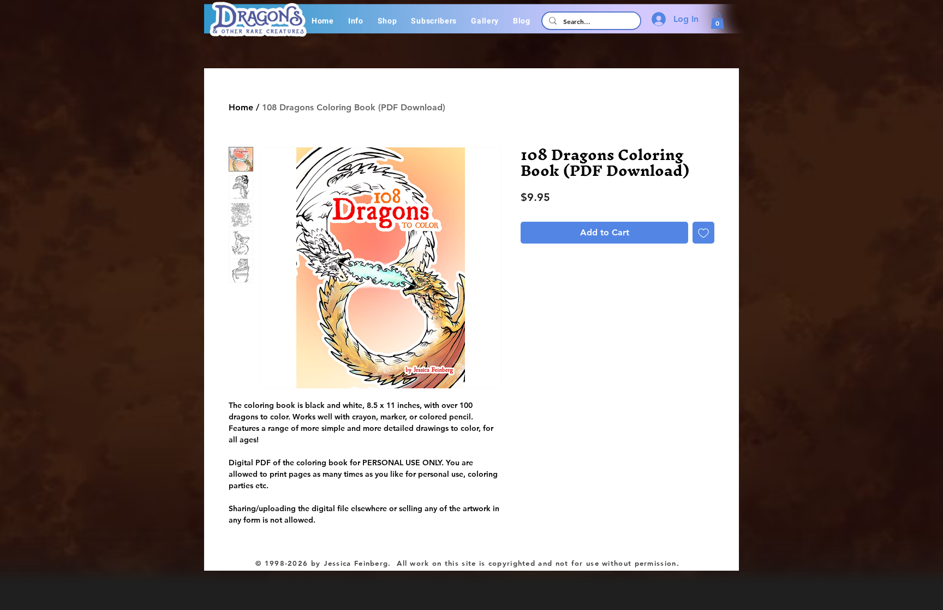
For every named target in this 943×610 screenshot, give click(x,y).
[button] (356, 21)
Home (241, 107)
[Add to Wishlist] (703, 233)
